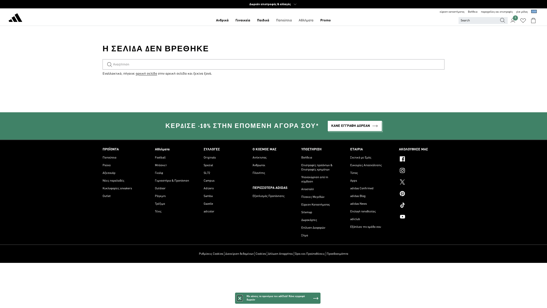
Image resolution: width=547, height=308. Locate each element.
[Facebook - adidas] (421, 159)
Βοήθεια (473, 12)
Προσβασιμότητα (337, 253)
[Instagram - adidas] (421, 171)
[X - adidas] (421, 182)
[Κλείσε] (239, 298)
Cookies (261, 253)
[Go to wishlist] (523, 20)
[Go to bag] (533, 20)
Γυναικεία (242, 20)
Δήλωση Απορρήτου (280, 253)
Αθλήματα (306, 20)
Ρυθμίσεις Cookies (211, 253)
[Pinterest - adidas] (421, 194)
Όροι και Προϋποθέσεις (310, 253)
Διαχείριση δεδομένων (239, 253)
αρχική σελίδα (146, 74)
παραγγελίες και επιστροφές (497, 12)
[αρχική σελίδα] (15, 18)
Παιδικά (263, 20)
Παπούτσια (284, 20)
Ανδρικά (222, 20)
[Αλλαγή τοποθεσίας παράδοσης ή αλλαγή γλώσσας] (533, 12)
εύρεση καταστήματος (452, 12)
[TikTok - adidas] (421, 206)
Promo (325, 20)
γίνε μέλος (522, 12)
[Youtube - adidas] (421, 217)
